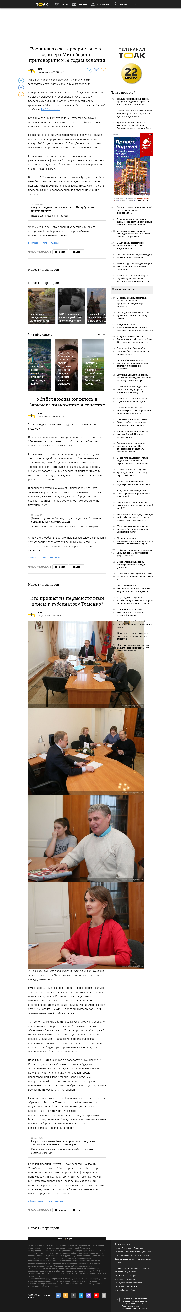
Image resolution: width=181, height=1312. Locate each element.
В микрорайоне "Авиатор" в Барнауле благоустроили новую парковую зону (133, 351)
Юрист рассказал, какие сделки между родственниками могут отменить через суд (133, 648)
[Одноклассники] (103, 70)
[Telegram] (89, 70)
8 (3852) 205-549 (125, 1286)
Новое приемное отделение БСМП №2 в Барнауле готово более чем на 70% (135, 576)
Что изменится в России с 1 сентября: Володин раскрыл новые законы (135, 624)
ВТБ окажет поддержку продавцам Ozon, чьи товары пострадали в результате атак (134, 553)
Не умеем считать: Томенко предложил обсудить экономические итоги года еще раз (63, 1142)
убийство (55, 558)
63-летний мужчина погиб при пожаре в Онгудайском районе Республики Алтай (93, 371)
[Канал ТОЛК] (76, 251)
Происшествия (103, 4)
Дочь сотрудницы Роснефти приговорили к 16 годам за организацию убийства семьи (66, 519)
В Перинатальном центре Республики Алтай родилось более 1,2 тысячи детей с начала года (135, 339)
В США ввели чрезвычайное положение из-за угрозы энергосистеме (131, 245)
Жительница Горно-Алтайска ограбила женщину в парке (39, 375)
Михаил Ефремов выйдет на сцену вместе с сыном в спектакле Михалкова (134, 266)
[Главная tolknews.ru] (42, 4)
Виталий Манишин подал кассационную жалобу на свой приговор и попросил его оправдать (132, 364)
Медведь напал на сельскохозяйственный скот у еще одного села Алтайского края (135, 541)
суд (44, 243)
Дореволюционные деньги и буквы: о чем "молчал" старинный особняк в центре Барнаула (134, 222)
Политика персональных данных (135, 1298)
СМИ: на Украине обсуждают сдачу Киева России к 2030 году (134, 256)
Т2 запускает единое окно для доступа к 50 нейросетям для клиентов (132, 636)
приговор (33, 243)
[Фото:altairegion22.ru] (86, 664)
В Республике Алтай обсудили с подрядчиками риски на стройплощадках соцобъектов (133, 460)
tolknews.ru (127, 1244)
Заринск (32, 558)
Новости (64, 4)
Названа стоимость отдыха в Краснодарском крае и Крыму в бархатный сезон (133, 472)
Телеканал (82, 4)
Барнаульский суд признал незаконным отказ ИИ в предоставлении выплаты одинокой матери (131, 447)
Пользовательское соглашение (134, 1301)
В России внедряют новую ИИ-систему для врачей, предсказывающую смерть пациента (132, 302)
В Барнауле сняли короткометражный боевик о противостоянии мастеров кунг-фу (135, 327)
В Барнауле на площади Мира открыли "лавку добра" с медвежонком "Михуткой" (132, 389)
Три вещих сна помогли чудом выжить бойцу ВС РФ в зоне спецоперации (132, 434)
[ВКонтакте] (96, 70)
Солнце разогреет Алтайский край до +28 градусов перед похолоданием (134, 210)
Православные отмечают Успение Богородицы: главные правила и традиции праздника (134, 113)
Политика (123, 4)
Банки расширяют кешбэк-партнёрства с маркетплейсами (133, 483)
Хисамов (56, 243)
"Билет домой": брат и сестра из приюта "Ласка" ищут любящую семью (133, 315)
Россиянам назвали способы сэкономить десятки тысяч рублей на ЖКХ (135, 505)
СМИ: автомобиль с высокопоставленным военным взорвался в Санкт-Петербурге (134, 588)
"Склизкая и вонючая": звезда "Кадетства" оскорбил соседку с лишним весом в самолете (66, 369)
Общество (42, 616)
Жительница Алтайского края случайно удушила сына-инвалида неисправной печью (133, 278)
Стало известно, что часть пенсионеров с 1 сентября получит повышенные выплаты (135, 410)
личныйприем (56, 1201)
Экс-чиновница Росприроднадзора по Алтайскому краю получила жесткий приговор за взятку (135, 517)
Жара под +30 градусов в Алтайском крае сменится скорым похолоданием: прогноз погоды (135, 600)
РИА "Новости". (50, 109)
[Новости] (60, 251)
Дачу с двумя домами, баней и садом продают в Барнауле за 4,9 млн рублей (133, 493)
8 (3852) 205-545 (125, 1283)
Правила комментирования (133, 1304)
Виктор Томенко (36, 1201)
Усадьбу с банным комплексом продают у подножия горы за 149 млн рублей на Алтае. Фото (133, 101)
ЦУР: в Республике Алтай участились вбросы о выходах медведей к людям (132, 612)
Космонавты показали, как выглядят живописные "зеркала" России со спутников (134, 234)
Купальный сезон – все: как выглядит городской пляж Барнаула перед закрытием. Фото (134, 125)
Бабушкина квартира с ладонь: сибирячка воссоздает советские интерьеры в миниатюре (134, 377)
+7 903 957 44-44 (125, 1276)
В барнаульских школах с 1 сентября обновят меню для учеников (131, 564)
